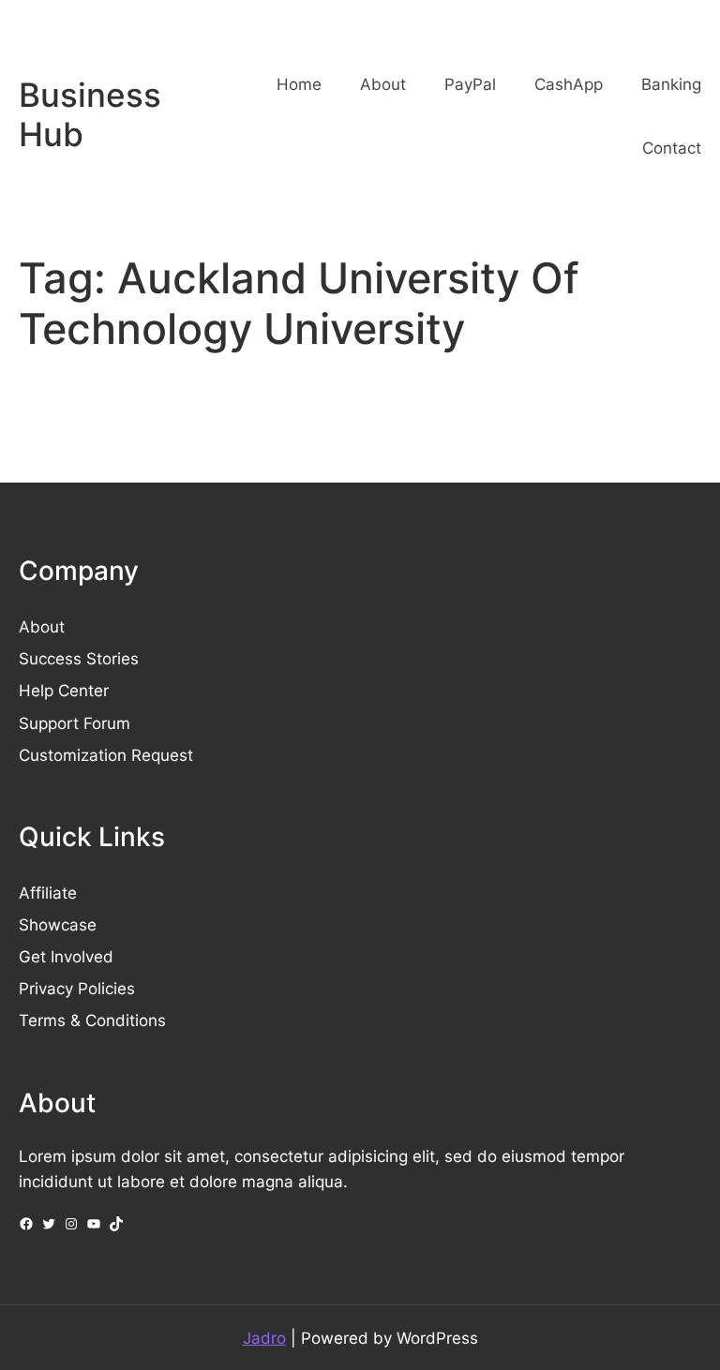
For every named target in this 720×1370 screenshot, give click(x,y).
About (42, 626)
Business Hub (90, 115)
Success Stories (79, 658)
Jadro (264, 1338)
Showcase (58, 924)
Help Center (64, 690)
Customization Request (106, 755)
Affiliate (48, 892)
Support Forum (74, 723)
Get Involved (66, 956)
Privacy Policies (77, 988)
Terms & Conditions (92, 1020)
